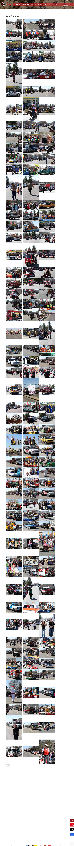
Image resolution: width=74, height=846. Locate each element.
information (33, 4)
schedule (18, 4)
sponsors (40, 4)
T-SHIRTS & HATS (72, 835)
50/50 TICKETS (72, 830)
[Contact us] (70, 4)
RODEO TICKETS (72, 825)
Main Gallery (13, 12)
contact (55, 4)
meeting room (47, 4)
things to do (25, 4)
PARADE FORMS (72, 820)
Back (8, 12)
